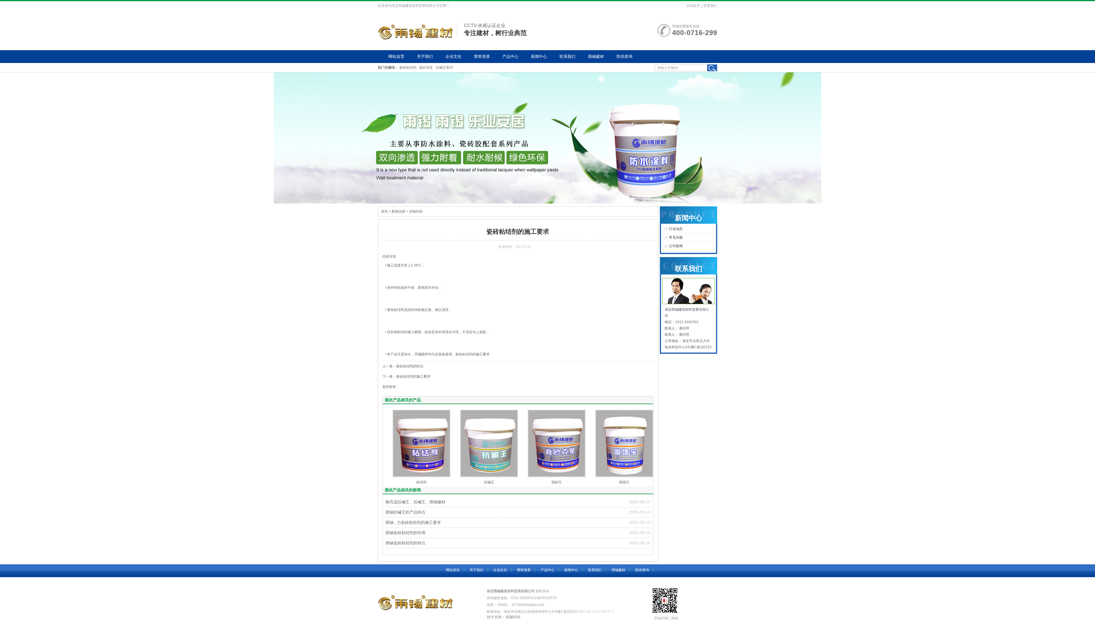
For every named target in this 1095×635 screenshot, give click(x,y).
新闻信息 (398, 211)
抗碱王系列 (444, 68)
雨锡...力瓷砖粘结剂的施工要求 (413, 522)
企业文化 (453, 56)
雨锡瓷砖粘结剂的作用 (405, 532)
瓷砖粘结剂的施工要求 (413, 376)
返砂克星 (426, 68)
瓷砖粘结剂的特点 (409, 366)
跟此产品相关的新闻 (403, 490)
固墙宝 (624, 482)
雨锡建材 (596, 56)
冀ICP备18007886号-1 (596, 612)
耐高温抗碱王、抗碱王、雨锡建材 (415, 502)
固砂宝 (556, 482)
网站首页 (396, 56)
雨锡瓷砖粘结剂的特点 (405, 543)
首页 (384, 211)
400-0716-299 (694, 32)
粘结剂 (399, 310)
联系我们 (710, 6)
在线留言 (693, 6)
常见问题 (676, 237)
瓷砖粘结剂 (407, 68)
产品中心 (510, 56)
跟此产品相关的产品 (403, 400)
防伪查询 (624, 56)
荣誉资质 (482, 56)
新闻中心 (539, 56)
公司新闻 (676, 246)
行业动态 (676, 229)
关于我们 (425, 56)
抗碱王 (489, 482)
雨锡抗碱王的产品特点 (405, 512)
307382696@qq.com (528, 605)
